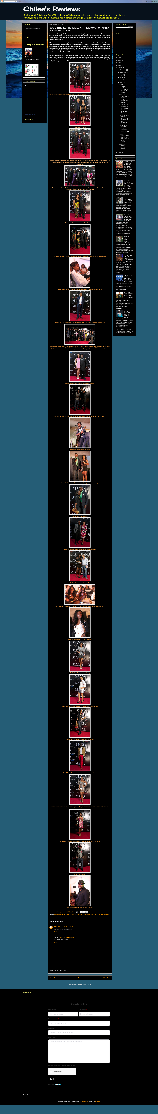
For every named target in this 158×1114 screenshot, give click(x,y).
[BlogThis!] (82, 912)
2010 (120, 152)
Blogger (97, 1101)
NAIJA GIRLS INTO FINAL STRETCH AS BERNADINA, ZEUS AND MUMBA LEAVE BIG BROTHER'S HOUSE (124, 219)
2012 (120, 65)
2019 (120, 60)
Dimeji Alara (69, 914)
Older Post (106, 978)
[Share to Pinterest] (87, 912)
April (121, 80)
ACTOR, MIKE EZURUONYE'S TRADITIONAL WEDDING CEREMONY (128, 165)
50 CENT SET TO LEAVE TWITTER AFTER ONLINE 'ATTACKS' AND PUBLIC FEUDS (124, 259)
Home (80, 978)
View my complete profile (32, 59)
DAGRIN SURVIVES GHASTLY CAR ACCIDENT (128, 183)
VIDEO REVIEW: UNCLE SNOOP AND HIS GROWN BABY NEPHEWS (124, 119)
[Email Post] (77, 912)
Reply (55, 931)
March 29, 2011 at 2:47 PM (67, 937)
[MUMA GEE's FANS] (30, 112)
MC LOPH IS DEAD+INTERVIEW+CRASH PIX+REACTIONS (128, 295)
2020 (120, 57)
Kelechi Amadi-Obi (88, 914)
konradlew (84, 1101)
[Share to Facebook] (86, 912)
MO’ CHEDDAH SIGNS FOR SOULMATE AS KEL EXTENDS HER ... (123, 108)
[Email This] (80, 912)
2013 (120, 62)
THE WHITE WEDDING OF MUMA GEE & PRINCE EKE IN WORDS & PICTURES (124, 331)
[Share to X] (84, 912)
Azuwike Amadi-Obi (59, 914)
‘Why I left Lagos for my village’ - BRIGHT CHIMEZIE (127, 239)
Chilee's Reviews (51, 9)
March (122, 82)
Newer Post (53, 978)
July (121, 75)
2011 (119, 67)
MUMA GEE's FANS (29, 84)
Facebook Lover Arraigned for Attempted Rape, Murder (128, 278)
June (121, 77)
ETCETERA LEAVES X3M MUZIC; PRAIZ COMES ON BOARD (124, 98)
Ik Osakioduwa (77, 914)
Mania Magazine (99, 914)
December (123, 70)
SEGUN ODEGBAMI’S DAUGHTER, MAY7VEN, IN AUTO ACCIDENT (124, 137)
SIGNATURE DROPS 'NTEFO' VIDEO (123, 146)
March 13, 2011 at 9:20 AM (65, 926)
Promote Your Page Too (30, 114)
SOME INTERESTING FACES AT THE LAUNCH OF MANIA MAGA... (124, 88)
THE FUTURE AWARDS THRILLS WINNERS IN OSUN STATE (124, 128)
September (123, 72)
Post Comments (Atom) (84, 984)
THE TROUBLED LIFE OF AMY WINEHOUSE (128, 200)
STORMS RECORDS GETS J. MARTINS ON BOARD (128, 314)
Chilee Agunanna (32, 56)
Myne (55, 926)
